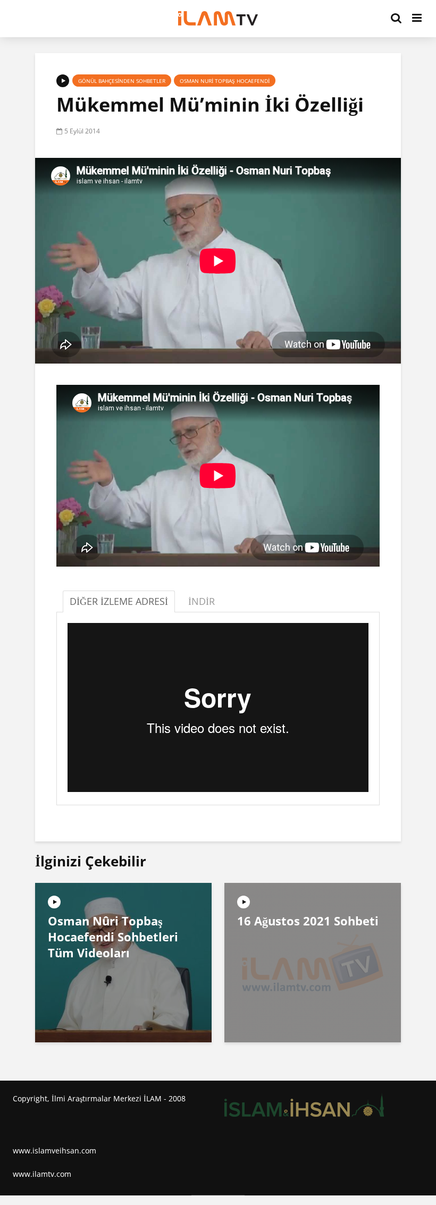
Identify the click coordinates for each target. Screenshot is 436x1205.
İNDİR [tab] (201, 601)
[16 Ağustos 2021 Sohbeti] (312, 961)
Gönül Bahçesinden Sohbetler (121, 81)
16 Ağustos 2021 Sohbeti (308, 921)
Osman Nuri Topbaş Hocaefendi (225, 81)
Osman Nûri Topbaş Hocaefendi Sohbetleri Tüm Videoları (113, 936)
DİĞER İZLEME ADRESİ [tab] (119, 601)
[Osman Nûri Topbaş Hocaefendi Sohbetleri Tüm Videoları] (123, 961)
